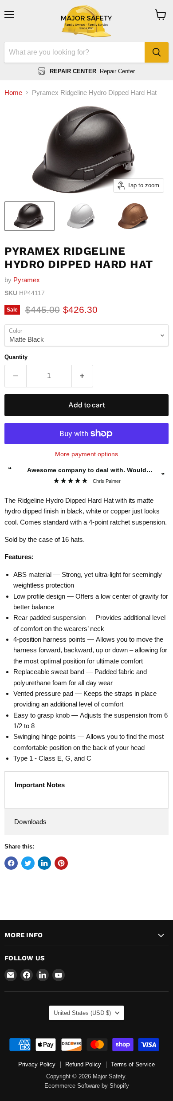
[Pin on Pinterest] (61, 863)
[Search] (157, 52)
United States (82, 1013)
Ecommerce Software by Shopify (86, 1085)
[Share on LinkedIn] (44, 863)
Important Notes (40, 785)
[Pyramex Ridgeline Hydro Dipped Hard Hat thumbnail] (29, 216)
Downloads (30, 821)
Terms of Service (133, 1064)
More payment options (86, 454)
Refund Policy (83, 1064)
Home (13, 92)
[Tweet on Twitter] (28, 863)
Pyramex (26, 280)
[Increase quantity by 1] (83, 376)
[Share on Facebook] (11, 863)
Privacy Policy (36, 1064)
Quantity (16, 357)
